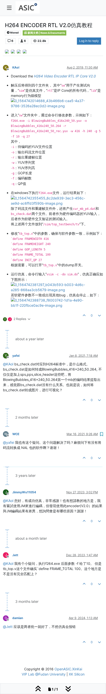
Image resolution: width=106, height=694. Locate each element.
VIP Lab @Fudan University (44, 674)
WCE (15, 434)
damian (17, 618)
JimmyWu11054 (24, 492)
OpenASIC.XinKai (68, 669)
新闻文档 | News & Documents (46, 33)
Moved (14, 32)
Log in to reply (89, 41)
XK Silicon (77, 674)
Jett (15, 555)
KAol (15, 67)
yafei (15, 355)
